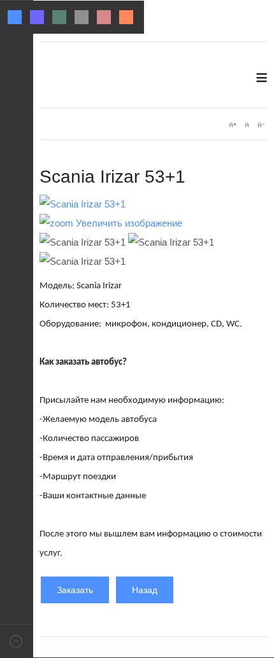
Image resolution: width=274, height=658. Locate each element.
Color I (15, 17)
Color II (37, 17)
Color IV (82, 17)
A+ (233, 125)
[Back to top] (16, 641)
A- (261, 125)
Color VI (126, 17)
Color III (59, 17)
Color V (104, 17)
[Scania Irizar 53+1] (83, 242)
